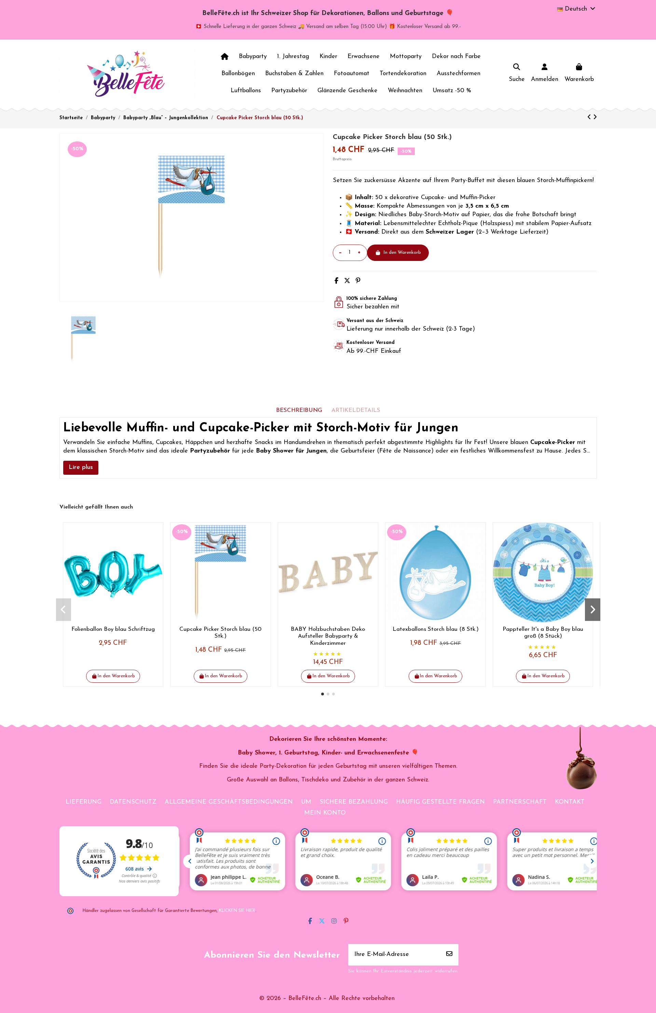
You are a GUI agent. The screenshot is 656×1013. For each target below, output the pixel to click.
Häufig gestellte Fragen (440, 802)
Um (306, 802)
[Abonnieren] (449, 955)
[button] (322, 694)
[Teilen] (336, 281)
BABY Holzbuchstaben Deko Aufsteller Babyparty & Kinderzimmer (328, 636)
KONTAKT (570, 802)
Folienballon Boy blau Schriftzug (113, 629)
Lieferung (83, 802)
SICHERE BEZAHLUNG (353, 802)
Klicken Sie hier (237, 911)
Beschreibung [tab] (299, 410)
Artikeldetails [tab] (355, 410)
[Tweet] (347, 281)
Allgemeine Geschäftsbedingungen (229, 802)
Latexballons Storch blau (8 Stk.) (436, 629)
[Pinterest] (358, 281)
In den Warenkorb (402, 252)
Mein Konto (325, 813)
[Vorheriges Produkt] (590, 118)
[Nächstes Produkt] (595, 118)
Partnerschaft (520, 802)
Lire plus (81, 467)
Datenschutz (133, 802)
